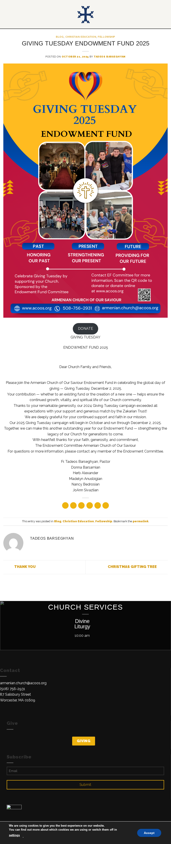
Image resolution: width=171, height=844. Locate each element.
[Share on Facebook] (73, 505)
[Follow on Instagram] (8, 713)
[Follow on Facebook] (2, 713)
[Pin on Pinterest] (97, 505)
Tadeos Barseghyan (110, 56)
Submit (85, 785)
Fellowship (106, 36)
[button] (6, 14)
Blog (60, 36)
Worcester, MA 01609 (17, 700)
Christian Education (80, 36)
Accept (149, 832)
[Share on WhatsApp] (65, 505)
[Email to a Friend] (89, 505)
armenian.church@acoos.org (23, 683)
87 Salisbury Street (15, 694)
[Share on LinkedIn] (105, 505)
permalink (141, 521)
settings (14, 835)
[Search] (166, 14)
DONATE (85, 328)
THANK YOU (24, 567)
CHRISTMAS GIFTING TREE (133, 567)
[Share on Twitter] (81, 505)
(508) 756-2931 (12, 689)
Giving (84, 741)
